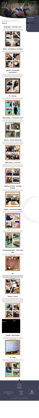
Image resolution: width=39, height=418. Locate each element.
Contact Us (21, 393)
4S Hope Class (4, 21)
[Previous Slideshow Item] (36, 10)
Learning (5, 20)
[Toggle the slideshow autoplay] (36, 13)
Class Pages (8, 20)
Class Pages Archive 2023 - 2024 (15, 20)
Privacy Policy (23, 398)
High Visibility (20, 398)
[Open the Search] (30, 2)
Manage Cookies (4, 321)
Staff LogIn (21, 394)
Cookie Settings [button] (27, 398)
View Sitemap (11, 398)
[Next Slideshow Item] (36, 12)
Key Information (21, 391)
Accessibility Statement (16, 398)
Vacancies (21, 392)
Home (2, 20)
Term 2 (7, 21)
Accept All (14, 320)
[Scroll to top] (19, 380)
